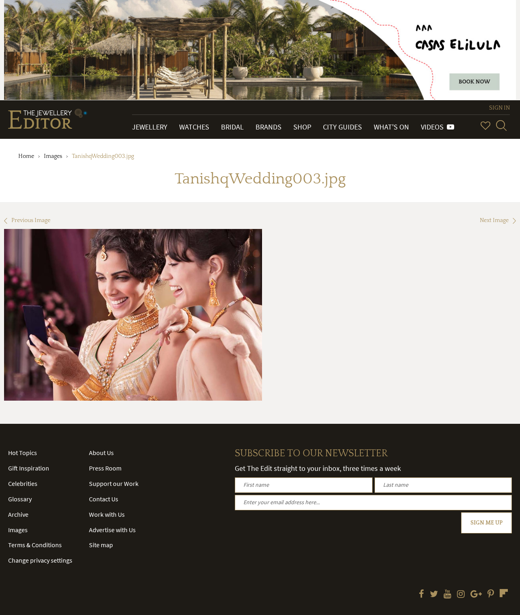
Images (53, 156)
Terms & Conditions (35, 545)
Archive (18, 514)
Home (26, 156)
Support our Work (114, 483)
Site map (101, 545)
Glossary (20, 499)
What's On (391, 127)
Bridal (232, 127)
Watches (194, 127)
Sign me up (486, 523)
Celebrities (22, 483)
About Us (101, 453)
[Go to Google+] (476, 594)
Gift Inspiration (28, 468)
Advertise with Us (112, 530)
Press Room (105, 468)
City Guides (342, 127)
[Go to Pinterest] (491, 594)
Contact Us (103, 499)
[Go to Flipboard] (504, 593)
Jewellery (149, 127)
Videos (434, 127)
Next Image (494, 220)
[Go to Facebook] (421, 594)
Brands (269, 127)
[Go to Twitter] (434, 594)
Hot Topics (22, 453)
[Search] (501, 125)
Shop (302, 127)
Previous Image (30, 220)
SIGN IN (499, 108)
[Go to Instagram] (461, 594)
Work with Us (107, 514)
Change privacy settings (40, 560)
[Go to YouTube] (447, 594)
